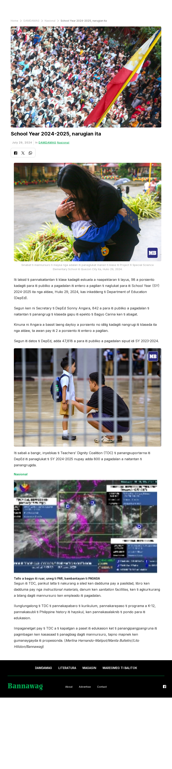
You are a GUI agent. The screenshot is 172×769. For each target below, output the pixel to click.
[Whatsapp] (30, 153)
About (69, 686)
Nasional (50, 20)
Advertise (85, 686)
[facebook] (164, 686)
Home (14, 20)
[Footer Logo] (25, 686)
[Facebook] (15, 153)
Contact (102, 686)
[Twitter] (23, 153)
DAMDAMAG (31, 20)
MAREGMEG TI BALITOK (120, 668)
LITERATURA (67, 668)
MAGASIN (89, 668)
